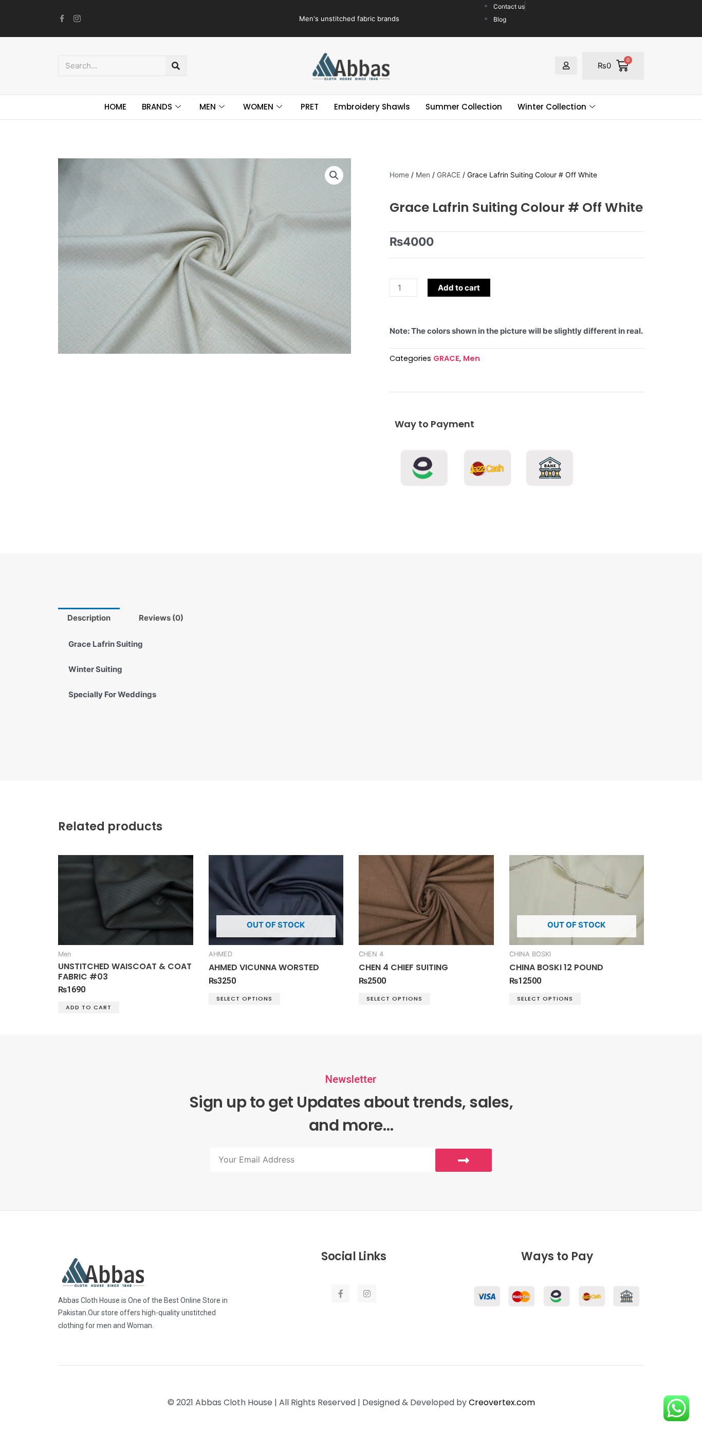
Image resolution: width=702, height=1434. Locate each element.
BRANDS (157, 106)
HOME (115, 106)
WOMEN (258, 106)
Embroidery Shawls (372, 106)
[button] (334, 175)
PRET (310, 106)
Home (399, 175)
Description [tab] (88, 618)
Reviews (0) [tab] (161, 618)
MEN (207, 106)
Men (423, 175)
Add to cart (459, 288)
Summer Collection (464, 106)
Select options (244, 998)
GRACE (448, 175)
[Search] (175, 66)
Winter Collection (552, 106)
